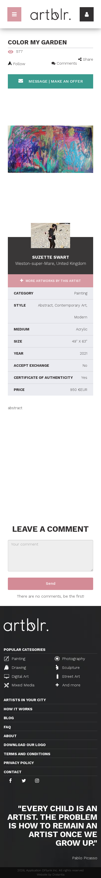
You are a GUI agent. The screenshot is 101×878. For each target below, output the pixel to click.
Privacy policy (19, 763)
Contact (13, 772)
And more (70, 685)
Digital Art (19, 676)
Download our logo (25, 745)
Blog (9, 718)
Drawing (18, 667)
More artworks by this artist (53, 281)
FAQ (7, 727)
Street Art (70, 676)
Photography (73, 658)
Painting (17, 658)
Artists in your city (25, 700)
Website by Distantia (50, 874)
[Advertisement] (50, 461)
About (10, 736)
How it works (18, 709)
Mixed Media (22, 685)
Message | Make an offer (55, 81)
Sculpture (70, 667)
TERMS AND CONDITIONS (27, 754)
